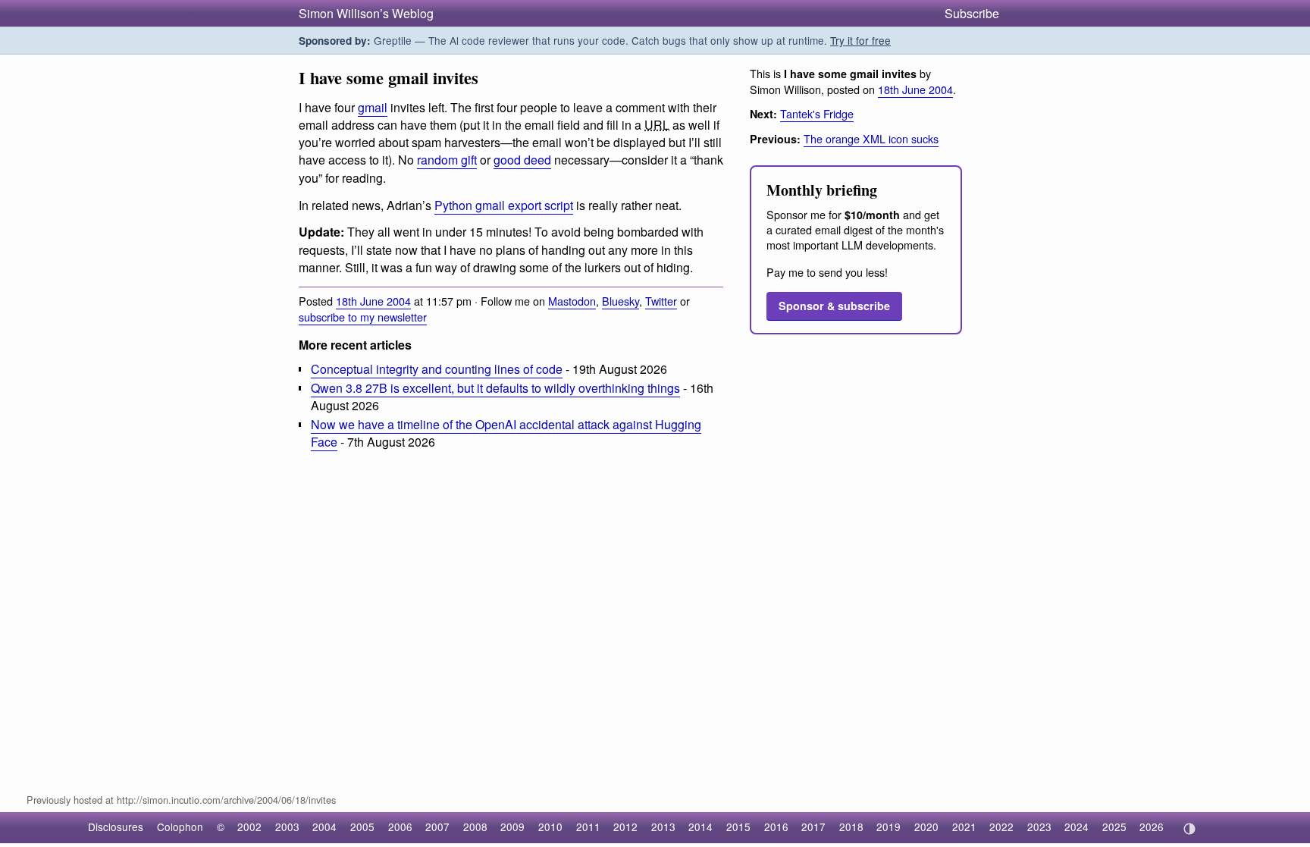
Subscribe (972, 13)
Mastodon (572, 301)
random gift (447, 159)
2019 (888, 826)
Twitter (661, 301)
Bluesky (620, 301)
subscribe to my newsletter (363, 317)
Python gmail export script (503, 205)
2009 (512, 826)
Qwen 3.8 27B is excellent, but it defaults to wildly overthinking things (495, 388)
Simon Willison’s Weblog (366, 13)
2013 (663, 826)
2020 (926, 826)
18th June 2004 (373, 301)
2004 (324, 826)
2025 (1114, 826)
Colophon (180, 826)
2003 (287, 826)
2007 (437, 826)
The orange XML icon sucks (871, 138)
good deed (522, 159)
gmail (372, 107)
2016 (776, 826)
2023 (1039, 826)
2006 (400, 826)
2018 (851, 826)
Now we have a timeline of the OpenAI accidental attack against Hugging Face (506, 433)
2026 (1151, 826)
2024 (1076, 826)
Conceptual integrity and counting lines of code (437, 369)
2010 (550, 826)
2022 (1001, 826)
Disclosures (115, 826)
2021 (964, 826)
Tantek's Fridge (817, 113)
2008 (475, 826)
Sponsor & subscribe (834, 305)
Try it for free (860, 40)
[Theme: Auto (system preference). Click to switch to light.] (1189, 829)
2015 (738, 826)
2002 (249, 826)
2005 (362, 826)
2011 (588, 826)
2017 (813, 826)
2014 (700, 826)
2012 (625, 826)
